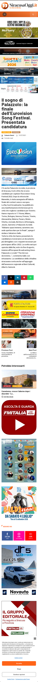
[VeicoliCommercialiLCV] (19, 43)
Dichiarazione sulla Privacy (23, 679)
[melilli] (19, 460)
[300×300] (19, 504)
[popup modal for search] (33, 14)
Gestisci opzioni (19, 674)
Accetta (19, 663)
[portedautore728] (19, 305)
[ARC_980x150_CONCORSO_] (19, 23)
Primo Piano (6, 132)
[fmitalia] (19, 80)
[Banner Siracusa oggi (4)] (19, 71)
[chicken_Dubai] (19, 32)
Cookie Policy (10, 679)
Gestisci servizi (18, 658)
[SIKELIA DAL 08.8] (19, 89)
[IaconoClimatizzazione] (19, 181)
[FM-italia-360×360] (19, 417)
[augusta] (19, 61)
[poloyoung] (19, 294)
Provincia (16, 132)
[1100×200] (19, 51)
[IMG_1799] (19, 314)
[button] (35, 639)
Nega (19, 669)
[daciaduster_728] (19, 171)
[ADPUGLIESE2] (19, 334)
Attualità (18, 390)
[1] (19, 627)
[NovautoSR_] (19, 571)
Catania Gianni (9, 135)
